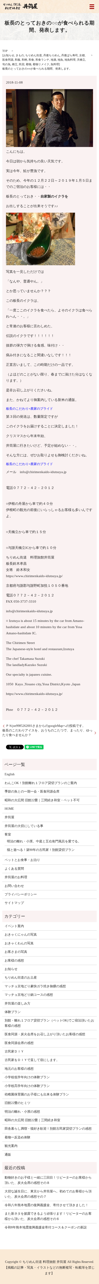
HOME (9, 808)
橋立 (14, 64)
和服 (17, 59)
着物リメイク (41, 64)
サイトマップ (14, 903)
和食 (31, 59)
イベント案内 (14, 926)
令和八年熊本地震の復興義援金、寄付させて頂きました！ (46, 1205)
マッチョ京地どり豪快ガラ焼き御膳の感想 (35, 986)
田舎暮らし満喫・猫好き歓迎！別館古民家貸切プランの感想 (48, 1128)
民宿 (21, 64)
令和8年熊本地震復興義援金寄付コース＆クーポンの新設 (46, 1227)
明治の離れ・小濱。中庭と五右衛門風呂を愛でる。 (44, 841)
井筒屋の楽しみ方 (17, 1003)
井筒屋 (9, 817)
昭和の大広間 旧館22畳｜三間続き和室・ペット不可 (42, 800)
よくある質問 (14, 868)
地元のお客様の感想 (19, 1068)
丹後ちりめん (51, 55)
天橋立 (81, 59)
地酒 (53, 59)
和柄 (24, 59)
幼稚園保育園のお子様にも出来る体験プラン (37, 1094)
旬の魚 (6, 64)
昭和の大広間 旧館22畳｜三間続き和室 (32, 1120)
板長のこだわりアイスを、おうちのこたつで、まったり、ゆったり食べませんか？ (47, 733)
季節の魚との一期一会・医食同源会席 (32, 791)
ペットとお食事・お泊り (22, 860)
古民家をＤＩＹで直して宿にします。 (32, 1060)
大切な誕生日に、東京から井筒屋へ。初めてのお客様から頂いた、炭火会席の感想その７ (48, 1194)
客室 (8, 834)
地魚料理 (70, 59)
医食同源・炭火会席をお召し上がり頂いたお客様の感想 (45, 1034)
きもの (20, 55)
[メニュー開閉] (92, 6)
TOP (5, 51)
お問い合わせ (14, 886)
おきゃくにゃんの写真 (21, 934)
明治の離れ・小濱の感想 (22, 1111)
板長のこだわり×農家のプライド (29, 408)
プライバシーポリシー (21, 894)
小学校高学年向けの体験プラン (27, 1086)
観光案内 (11, 1146)
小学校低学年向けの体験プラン (27, 1077)
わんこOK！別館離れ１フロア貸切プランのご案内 (41, 783)
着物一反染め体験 (17, 1137)
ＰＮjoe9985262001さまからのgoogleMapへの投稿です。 (45, 726)
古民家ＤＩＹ (14, 1051)
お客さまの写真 (16, 952)
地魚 (60, 59)
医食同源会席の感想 (19, 1043)
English (10, 774)
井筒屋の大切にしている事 (24, 826)
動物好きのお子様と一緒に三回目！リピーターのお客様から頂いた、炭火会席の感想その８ (48, 1180)
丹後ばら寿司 (69, 55)
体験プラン (13, 1012)
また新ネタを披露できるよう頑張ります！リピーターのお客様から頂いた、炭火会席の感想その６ (48, 1216)
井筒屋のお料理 (16, 877)
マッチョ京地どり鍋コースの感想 (29, 994)
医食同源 (7, 59)
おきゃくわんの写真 (19, 943)
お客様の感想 (14, 960)
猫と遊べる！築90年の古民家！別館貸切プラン (41, 850)
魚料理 (55, 64)
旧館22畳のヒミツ (17, 1103)
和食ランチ (42, 59)
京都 (82, 55)
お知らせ (8, 55)
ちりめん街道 (33, 55)
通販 (8, 1154)
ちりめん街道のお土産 (21, 977)
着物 (28, 64)
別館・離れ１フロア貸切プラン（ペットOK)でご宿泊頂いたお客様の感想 (49, 1023)
